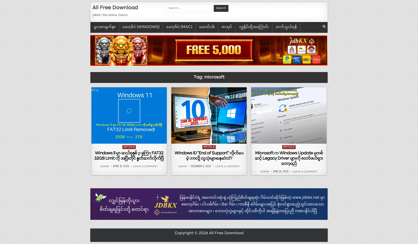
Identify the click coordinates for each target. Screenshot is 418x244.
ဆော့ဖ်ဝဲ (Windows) (141, 27)
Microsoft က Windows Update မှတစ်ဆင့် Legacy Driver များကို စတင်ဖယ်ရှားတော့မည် (289, 158)
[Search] (324, 27)
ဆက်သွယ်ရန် (286, 27)
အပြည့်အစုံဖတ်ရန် (130, 138)
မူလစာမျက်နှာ (105, 27)
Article (129, 147)
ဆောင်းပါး (207, 27)
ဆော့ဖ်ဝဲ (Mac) (179, 27)
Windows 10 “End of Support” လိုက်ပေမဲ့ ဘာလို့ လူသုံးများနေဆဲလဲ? (209, 156)
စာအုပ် (227, 27)
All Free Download (115, 8)
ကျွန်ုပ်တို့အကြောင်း (254, 27)
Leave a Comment (145, 166)
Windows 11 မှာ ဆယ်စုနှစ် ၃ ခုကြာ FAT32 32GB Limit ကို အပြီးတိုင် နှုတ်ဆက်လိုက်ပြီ (129, 156)
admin (104, 166)
